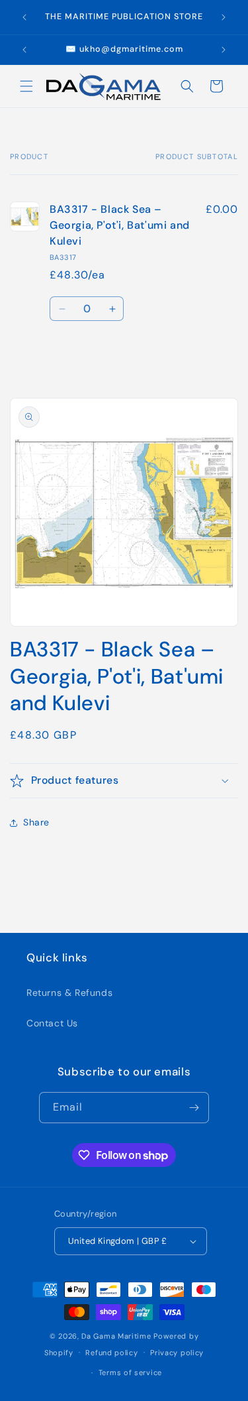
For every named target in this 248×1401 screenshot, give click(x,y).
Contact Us (52, 1023)
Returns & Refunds (69, 993)
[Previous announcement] (24, 17)
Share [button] (36, 822)
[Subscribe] (193, 1107)
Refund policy (111, 1352)
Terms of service (130, 1372)
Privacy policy (177, 1352)
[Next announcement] (223, 17)
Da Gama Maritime (116, 1336)
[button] (26, 86)
